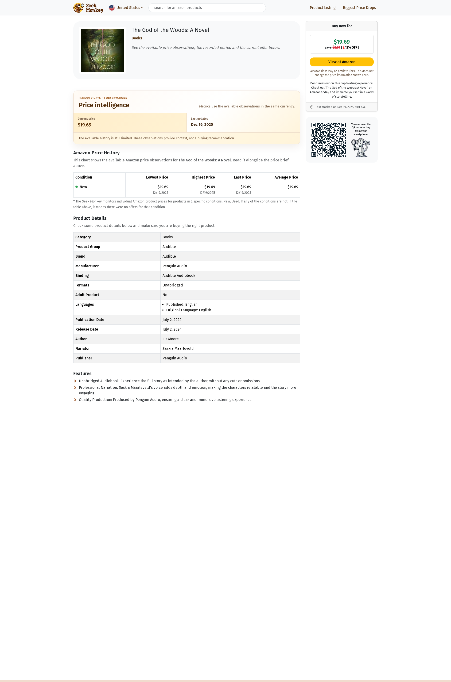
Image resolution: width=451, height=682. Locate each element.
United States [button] (128, 7)
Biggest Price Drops (359, 7)
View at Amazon (341, 62)
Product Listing (322, 7)
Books (137, 38)
